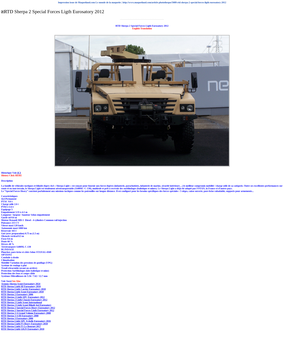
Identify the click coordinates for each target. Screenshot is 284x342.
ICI (19, 173)
